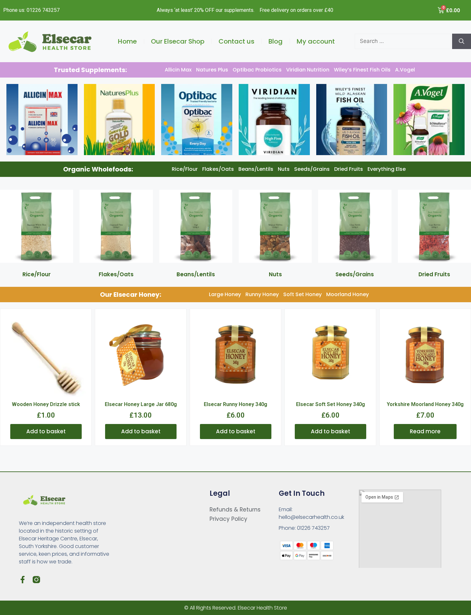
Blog (276, 41)
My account (316, 41)
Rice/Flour (185, 169)
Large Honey (225, 294)
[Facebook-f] (22, 579)
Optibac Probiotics (257, 69)
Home (127, 41)
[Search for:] (403, 41)
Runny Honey (262, 294)
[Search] (461, 41)
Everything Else (387, 169)
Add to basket (46, 431)
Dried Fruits (348, 169)
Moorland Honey (347, 294)
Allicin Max (178, 69)
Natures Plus (212, 69)
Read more (425, 431)
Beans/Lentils (255, 169)
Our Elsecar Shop (177, 41)
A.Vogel (405, 69)
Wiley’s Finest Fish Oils (362, 69)
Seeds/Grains (312, 169)
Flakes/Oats (218, 169)
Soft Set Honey (302, 294)
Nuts (284, 169)
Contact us (236, 41)
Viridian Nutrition (307, 69)
